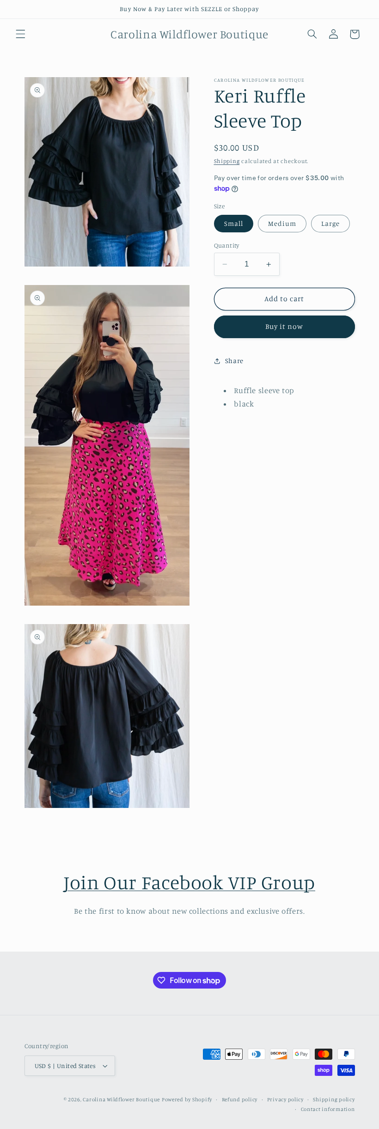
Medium (282, 223)
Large (330, 223)
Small (233, 223)
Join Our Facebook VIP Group (189, 882)
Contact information (328, 1109)
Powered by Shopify (187, 1099)
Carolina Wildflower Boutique (121, 1099)
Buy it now (284, 326)
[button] (20, 34)
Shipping (227, 161)
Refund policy (240, 1099)
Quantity (226, 245)
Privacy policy (285, 1099)
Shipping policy (334, 1099)
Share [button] (234, 360)
